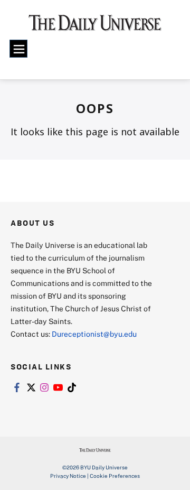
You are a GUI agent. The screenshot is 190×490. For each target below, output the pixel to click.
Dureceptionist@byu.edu (94, 333)
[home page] (95, 26)
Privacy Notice (68, 476)
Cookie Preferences (115, 476)
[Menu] (18, 49)
